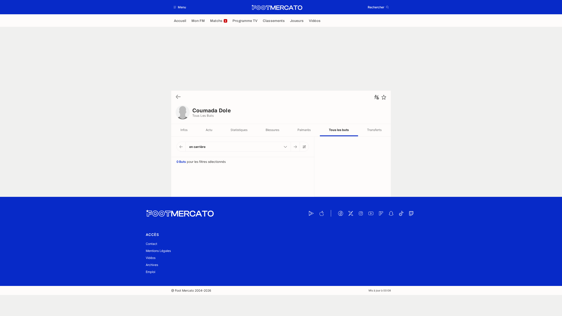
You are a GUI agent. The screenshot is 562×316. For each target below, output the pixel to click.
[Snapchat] (391, 213)
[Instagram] (360, 213)
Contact (151, 244)
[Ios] (321, 213)
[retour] (178, 97)
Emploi (150, 272)
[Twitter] (350, 213)
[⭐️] (383, 97)
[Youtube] (370, 213)
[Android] (311, 213)
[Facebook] (340, 213)
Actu (209, 130)
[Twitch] (411, 213)
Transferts (374, 130)
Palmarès (304, 130)
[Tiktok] (401, 213)
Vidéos (150, 258)
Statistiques (239, 130)
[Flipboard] (381, 213)
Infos (183, 130)
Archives (152, 265)
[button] (180, 7)
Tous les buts (339, 130)
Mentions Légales (158, 251)
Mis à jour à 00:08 (380, 290)
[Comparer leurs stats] (376, 97)
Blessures (272, 130)
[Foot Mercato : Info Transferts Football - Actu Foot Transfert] (276, 7)
